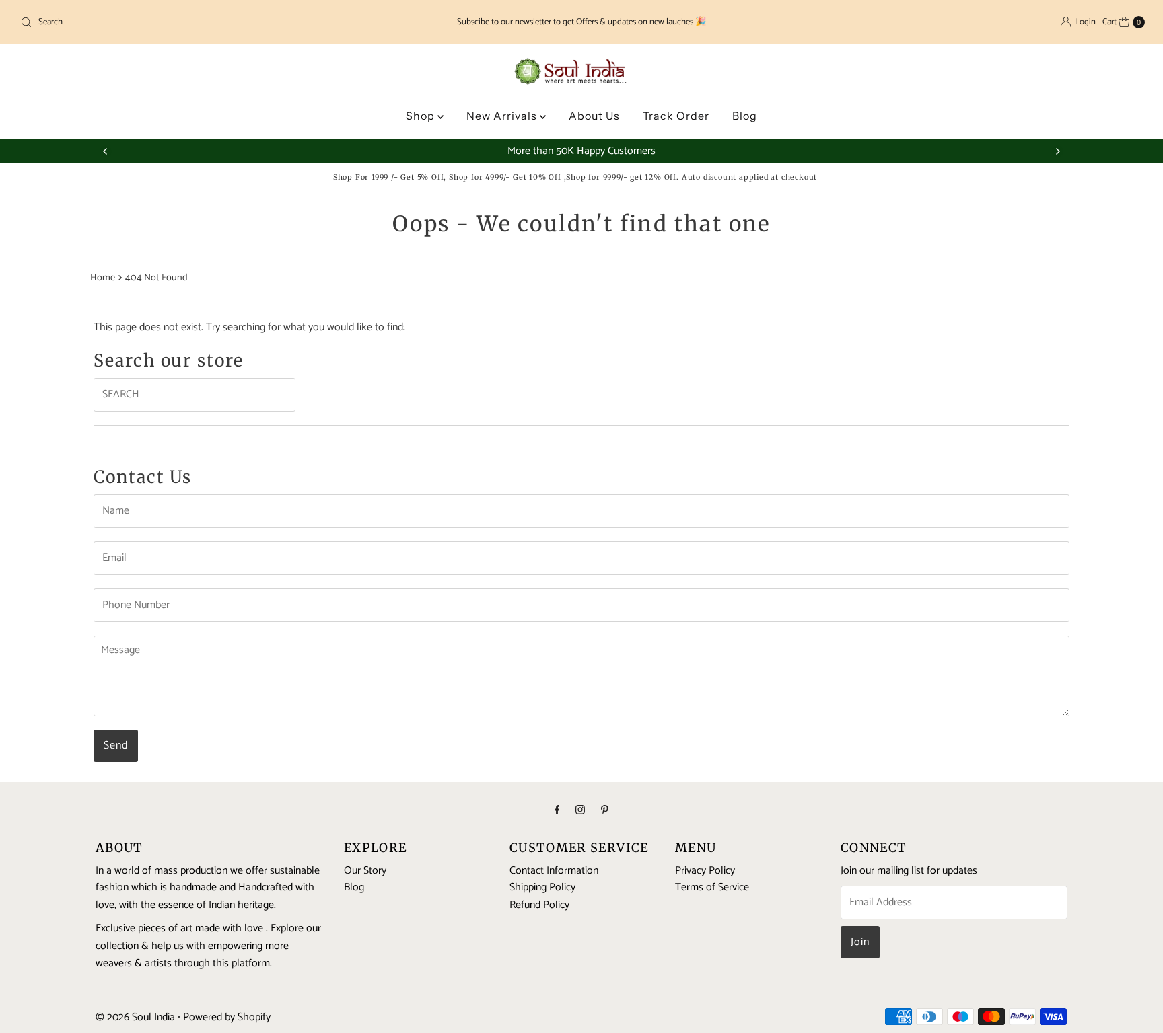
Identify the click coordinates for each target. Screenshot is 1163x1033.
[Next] (1057, 151)
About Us (594, 115)
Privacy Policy (705, 871)
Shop (421, 115)
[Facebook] (557, 811)
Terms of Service (712, 888)
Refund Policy (539, 905)
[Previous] (105, 151)
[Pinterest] (604, 811)
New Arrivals (503, 115)
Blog (744, 115)
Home (102, 278)
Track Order (676, 115)
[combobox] (200, 22)
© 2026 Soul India (135, 1017)
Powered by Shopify (227, 1017)
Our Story (365, 871)
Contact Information (553, 871)
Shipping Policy (542, 888)
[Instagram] (580, 811)
